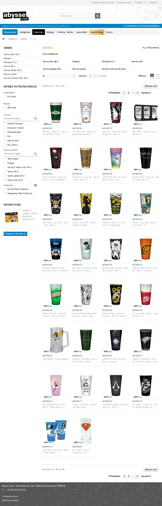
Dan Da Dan (13, 140)
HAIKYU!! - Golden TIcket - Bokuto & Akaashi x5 (30, 215)
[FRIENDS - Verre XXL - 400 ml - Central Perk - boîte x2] (56, 113)
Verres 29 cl (9, 66)
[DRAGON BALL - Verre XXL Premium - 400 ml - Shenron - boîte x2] (116, 295)
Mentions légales (10, 500)
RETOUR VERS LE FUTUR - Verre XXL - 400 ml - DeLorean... (56, 269)
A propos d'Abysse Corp (103, 2)
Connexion (153, 2)
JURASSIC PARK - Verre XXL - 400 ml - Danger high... (114, 223)
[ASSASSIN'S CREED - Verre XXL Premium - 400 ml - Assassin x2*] (116, 386)
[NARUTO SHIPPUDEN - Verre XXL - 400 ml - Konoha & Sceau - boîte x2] (146, 249)
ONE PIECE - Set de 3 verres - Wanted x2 (145, 133)
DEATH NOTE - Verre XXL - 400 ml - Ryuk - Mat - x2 (145, 178)
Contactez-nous (124, 2)
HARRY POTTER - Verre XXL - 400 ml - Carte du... (114, 360)
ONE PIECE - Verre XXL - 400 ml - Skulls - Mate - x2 (85, 178)
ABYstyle (11, 107)
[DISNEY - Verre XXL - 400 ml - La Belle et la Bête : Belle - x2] (86, 204)
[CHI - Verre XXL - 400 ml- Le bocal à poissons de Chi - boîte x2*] (86, 113)
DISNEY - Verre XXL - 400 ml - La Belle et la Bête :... (84, 223)
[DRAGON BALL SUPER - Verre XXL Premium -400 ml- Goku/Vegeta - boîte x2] (116, 249)
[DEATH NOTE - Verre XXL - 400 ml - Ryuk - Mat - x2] (146, 158)
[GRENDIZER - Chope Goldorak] (56, 340)
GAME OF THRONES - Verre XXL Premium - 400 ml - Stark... (145, 360)
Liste (158, 78)
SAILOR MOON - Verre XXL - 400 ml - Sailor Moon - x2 (54, 405)
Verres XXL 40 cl (12, 54)
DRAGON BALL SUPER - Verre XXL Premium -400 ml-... (115, 269)
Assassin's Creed (15, 128)
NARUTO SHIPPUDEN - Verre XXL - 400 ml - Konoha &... (145, 269)
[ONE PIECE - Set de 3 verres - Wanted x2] (146, 113)
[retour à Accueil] (3, 38)
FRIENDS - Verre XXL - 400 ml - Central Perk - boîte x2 (55, 133)
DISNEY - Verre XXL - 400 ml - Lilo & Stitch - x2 (144, 223)
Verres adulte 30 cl (13, 70)
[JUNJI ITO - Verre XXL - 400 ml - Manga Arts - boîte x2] (116, 113)
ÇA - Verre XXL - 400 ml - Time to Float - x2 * (145, 314)
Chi (8, 136)
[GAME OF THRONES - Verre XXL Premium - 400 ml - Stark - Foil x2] (146, 340)
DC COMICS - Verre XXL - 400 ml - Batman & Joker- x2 (144, 405)
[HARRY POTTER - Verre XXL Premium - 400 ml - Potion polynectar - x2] (56, 295)
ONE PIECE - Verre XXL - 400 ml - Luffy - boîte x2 (55, 223)
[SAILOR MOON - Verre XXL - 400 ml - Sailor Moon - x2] (56, 386)
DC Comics (12, 145)
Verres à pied (10, 74)
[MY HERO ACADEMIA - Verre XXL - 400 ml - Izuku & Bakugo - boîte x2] (86, 249)
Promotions (12, 204)
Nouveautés (10, 32)
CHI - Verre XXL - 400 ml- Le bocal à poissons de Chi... (84, 133)
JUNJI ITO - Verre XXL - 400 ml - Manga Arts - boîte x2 (115, 133)
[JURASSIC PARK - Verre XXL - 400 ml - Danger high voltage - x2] (116, 204)
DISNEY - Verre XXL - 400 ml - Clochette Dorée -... (84, 405)
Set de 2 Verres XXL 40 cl (16, 78)
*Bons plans (13, 159)
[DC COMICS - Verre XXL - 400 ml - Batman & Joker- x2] (146, 386)
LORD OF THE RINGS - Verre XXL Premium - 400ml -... (84, 360)
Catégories (24, 32)
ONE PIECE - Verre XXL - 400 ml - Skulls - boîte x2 (55, 451)
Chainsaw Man (14, 132)
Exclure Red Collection (17, 189)
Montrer (83, 76)
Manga (50, 32)
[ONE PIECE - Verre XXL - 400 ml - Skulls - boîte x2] (56, 431)
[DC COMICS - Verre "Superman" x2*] (86, 431)
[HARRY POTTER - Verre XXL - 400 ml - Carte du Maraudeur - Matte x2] (116, 340)
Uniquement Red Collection (19, 193)
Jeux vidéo (82, 32)
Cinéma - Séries (65, 32)
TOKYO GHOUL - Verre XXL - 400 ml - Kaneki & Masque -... (54, 178)
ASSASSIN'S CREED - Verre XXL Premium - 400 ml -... (115, 405)
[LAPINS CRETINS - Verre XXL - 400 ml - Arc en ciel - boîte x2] (116, 158)
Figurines (38, 32)
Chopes (7, 58)
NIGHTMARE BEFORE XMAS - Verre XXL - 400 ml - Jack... (84, 314)
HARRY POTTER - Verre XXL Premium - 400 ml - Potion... (54, 314)
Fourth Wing (96, 32)
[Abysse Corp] (19, 15)
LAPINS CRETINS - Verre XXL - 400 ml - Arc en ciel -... (115, 178)
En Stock (11, 96)
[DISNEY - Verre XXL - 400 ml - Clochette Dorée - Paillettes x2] (86, 386)
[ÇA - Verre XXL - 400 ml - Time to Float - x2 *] (146, 295)
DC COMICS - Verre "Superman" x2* (80, 451)
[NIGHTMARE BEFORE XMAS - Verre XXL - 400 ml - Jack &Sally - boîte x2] (86, 295)
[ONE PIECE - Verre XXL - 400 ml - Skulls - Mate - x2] (86, 158)
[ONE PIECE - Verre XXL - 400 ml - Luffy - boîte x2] (56, 204)
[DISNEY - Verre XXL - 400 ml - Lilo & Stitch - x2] (146, 204)
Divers (109, 32)
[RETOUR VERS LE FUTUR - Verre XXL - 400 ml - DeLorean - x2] (56, 249)
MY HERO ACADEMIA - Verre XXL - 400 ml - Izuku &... (84, 269)
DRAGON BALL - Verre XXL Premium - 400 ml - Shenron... (115, 314)
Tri (43, 76)
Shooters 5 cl (10, 62)
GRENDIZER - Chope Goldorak (55, 359)
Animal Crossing (14, 123)
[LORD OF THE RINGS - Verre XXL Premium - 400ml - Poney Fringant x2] (86, 340)
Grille (152, 78)
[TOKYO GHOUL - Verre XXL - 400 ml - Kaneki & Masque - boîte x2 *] (56, 158)
